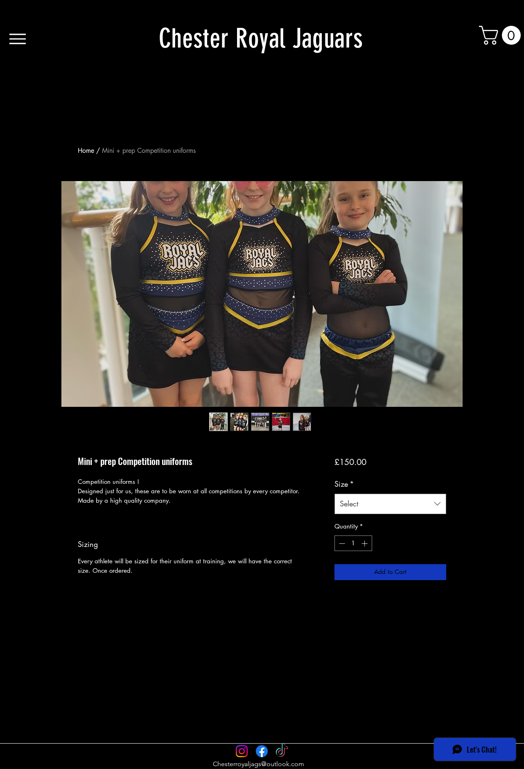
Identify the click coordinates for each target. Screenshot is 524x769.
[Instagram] (242, 751)
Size (344, 484)
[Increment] (365, 543)
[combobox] (390, 504)
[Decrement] (341, 543)
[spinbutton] (353, 543)
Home (86, 150)
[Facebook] (262, 751)
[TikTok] (282, 751)
